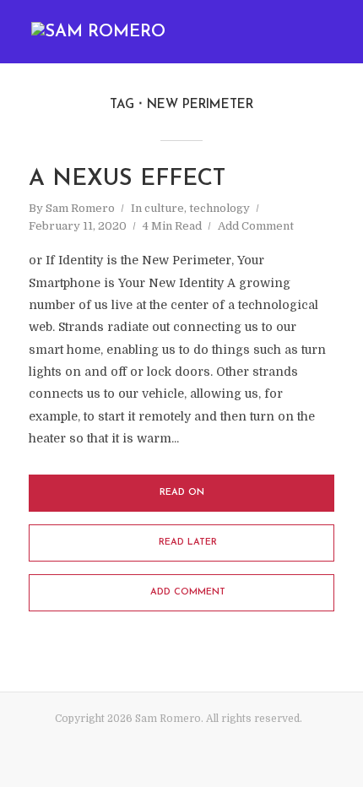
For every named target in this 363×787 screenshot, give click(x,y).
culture (164, 208)
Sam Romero (80, 208)
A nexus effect (127, 179)
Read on (182, 492)
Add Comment (256, 226)
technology (219, 208)
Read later (188, 542)
